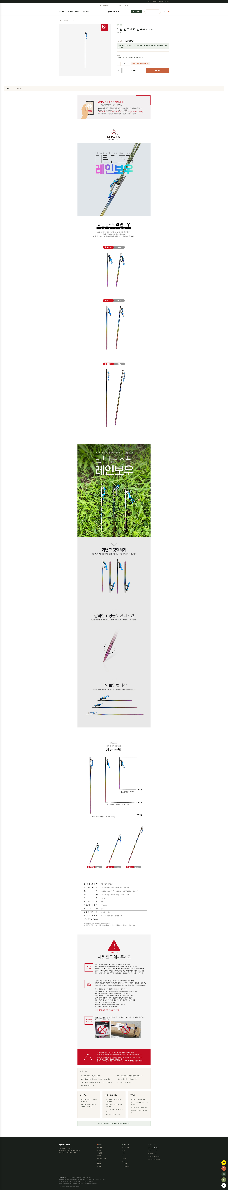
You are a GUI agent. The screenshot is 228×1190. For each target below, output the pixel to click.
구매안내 (19, 88)
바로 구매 (158, 70)
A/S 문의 (167, 1)
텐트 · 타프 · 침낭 (101, 1158)
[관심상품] (165, 12)
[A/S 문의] (223, 1179)
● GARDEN (123, 5)
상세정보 (9, 88)
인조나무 (124, 1164)
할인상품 (99, 1166)
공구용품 (66, 20)
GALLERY (86, 12)
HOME (60, 20)
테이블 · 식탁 (125, 1147)
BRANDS (61, 12)
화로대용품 (99, 1147)
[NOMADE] (114, 11)
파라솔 (124, 1158)
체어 (123, 1150)
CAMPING (70, 12)
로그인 (149, 1)
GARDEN (78, 12)
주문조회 (161, 1)
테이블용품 (99, 1153)
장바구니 (134, 70)
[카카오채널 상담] (223, 1162)
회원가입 (155, 1)
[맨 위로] (223, 1185)
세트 (123, 1153)
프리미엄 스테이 (126, 1166)
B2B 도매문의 (136, 11)
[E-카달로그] (223, 1174)
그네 (123, 1161)
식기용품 (99, 1150)
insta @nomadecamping (154, 1159)
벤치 (123, 1156)
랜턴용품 (99, 1161)
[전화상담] (223, 1168)
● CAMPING (104, 5)
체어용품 (99, 1156)
